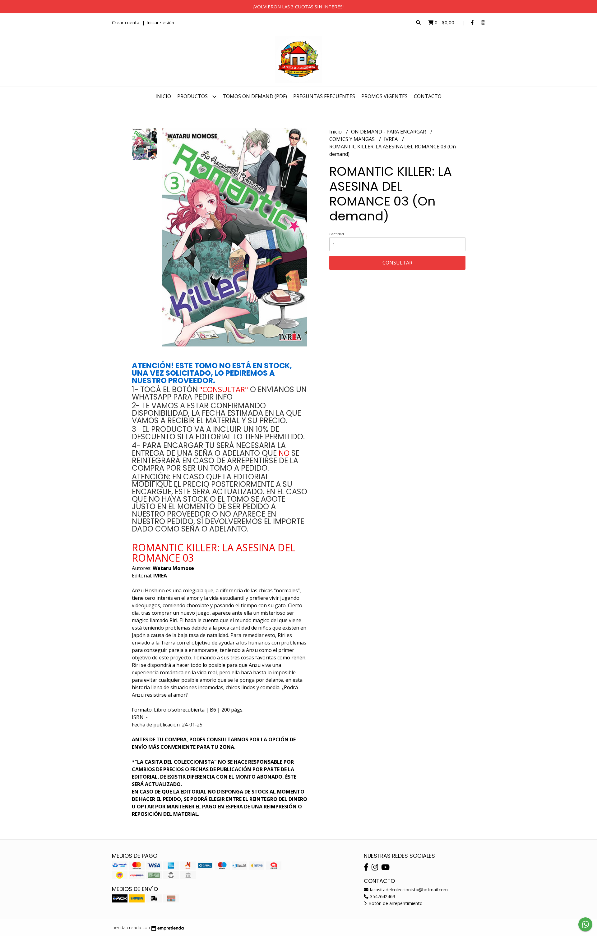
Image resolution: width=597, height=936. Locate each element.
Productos (193, 96)
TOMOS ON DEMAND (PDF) (255, 96)
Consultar (397, 262)
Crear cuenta (125, 22)
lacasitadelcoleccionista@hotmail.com (408, 890)
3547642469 (382, 896)
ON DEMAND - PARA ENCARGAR (389, 131)
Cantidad (336, 234)
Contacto (428, 96)
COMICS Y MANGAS (352, 139)
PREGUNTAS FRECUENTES (324, 96)
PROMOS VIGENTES (384, 96)
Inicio (163, 96)
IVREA (391, 139)
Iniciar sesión (160, 22)
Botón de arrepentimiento (395, 903)
